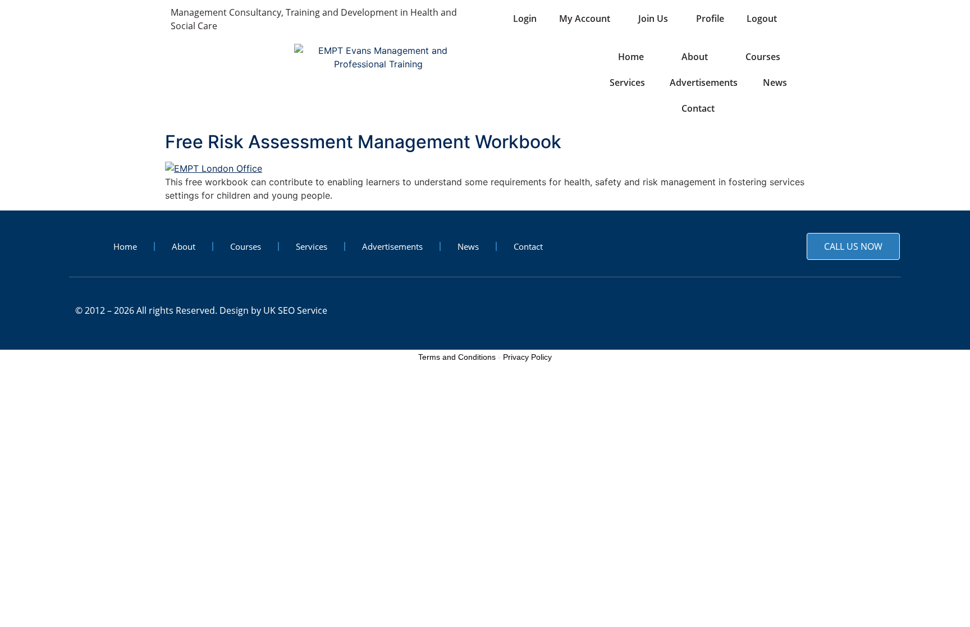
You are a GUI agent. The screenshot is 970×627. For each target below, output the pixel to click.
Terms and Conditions (457, 357)
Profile (710, 18)
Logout (762, 18)
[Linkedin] (884, 311)
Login (525, 18)
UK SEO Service (295, 310)
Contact (698, 108)
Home (630, 57)
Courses (762, 57)
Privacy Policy (527, 357)
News (775, 82)
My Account (584, 18)
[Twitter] (851, 311)
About (694, 57)
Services (627, 82)
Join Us (653, 18)
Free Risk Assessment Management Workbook (363, 142)
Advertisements (704, 82)
